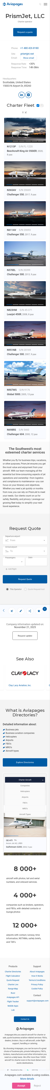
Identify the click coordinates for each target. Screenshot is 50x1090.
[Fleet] (11, 611)
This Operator (16, 589)
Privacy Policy (37, 984)
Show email (28, 58)
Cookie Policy (37, 989)
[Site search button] (40, 4)
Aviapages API (13, 997)
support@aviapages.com (37, 1001)
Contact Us (25, 1019)
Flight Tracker (13, 1001)
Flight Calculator (13, 976)
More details (27, 1078)
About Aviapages (37, 971)
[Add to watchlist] (38, 611)
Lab (13, 1010)
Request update (25, 636)
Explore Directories (25, 762)
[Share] (29, 611)
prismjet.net (27, 53)
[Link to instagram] (28, 95)
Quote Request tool (36, 589)
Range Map (13, 989)
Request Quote (25, 579)
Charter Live (13, 984)
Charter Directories (13, 971)
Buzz (13, 993)
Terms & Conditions (37, 980)
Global (12, 685)
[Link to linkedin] (21, 95)
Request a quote (25, 32)
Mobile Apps (13, 1006)
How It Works (37, 976)
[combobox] (25, 540)
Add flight (12, 569)
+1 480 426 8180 (29, 48)
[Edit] (20, 611)
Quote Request (13, 980)
